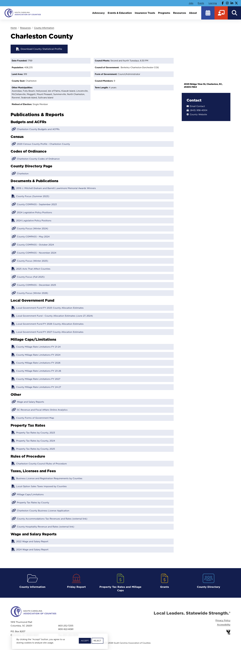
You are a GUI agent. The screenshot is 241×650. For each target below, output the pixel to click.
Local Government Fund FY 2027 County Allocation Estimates (49, 331)
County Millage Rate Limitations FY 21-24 (38, 346)
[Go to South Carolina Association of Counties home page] (22, 13)
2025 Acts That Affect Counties (33, 268)
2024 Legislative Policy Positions (34, 212)
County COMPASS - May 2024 (33, 236)
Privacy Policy (222, 620)
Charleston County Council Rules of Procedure (41, 463)
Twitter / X (236, 3)
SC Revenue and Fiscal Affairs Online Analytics (42, 409)
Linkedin (232, 3)
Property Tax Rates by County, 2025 (35, 448)
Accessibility (223, 624)
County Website (198, 114)
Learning (213, 3)
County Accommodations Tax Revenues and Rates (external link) (52, 518)
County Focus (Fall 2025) (31, 276)
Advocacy (98, 13)
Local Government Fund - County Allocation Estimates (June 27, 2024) (54, 315)
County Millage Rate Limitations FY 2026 (38, 362)
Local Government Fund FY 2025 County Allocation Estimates (50, 307)
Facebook (223, 3)
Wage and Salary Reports (30, 401)
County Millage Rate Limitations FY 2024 (38, 354)
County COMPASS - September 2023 (37, 204)
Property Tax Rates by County (33, 502)
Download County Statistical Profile (41, 49)
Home (14, 27)
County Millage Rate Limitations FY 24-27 (38, 387)
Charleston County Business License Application (43, 510)
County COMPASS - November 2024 (36, 252)
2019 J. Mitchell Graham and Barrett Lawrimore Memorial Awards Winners (56, 188)
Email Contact (197, 106)
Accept (85, 640)
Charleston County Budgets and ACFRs (38, 129)
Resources (179, 13)
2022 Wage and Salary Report (32, 541)
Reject (97, 640)
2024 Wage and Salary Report (32, 549)
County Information (44, 27)
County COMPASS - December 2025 (36, 284)
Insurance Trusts (145, 13)
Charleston (23, 173)
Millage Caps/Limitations (30, 494)
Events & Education (120, 13)
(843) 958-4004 (198, 110)
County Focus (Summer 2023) (32, 196)
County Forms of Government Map (35, 417)
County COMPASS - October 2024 (35, 244)
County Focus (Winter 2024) (32, 228)
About (193, 13)
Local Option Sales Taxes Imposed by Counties (41, 486)
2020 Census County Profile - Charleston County (43, 143)
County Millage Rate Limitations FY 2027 (38, 378)
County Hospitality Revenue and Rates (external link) (45, 526)
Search (234, 13)
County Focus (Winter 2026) (32, 293)
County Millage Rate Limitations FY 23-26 (38, 370)
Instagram (227, 3)
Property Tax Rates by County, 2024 (35, 440)
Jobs (191, 3)
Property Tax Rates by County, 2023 (35, 432)
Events (201, 3)
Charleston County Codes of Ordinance (38, 158)
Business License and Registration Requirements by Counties (49, 478)
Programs (164, 13)
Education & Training (221, 13)
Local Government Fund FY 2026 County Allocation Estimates (50, 323)
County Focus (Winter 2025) (32, 260)
